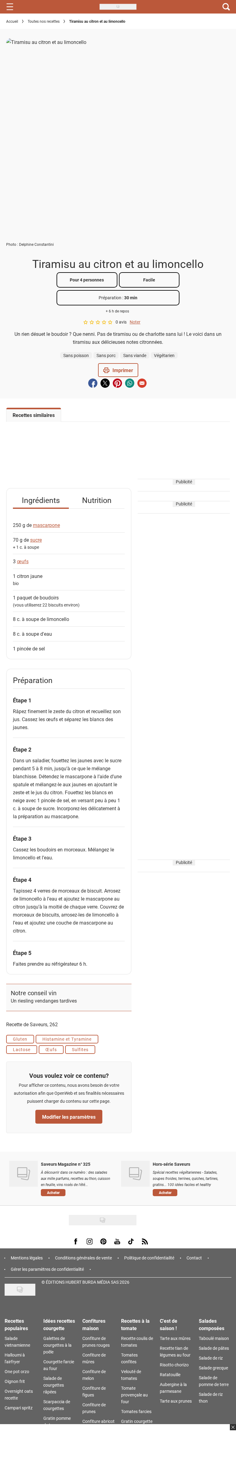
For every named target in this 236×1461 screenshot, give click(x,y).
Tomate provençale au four (134, 1394)
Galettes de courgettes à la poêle (57, 1345)
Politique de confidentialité (149, 1258)
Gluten (20, 1039)
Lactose (21, 1049)
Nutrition (97, 500)
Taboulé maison (214, 1338)
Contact (194, 1258)
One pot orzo (17, 1371)
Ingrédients (41, 500)
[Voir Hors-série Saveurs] (135, 1174)
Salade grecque (213, 1368)
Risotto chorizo (174, 1365)
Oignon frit (15, 1381)
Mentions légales (27, 1258)
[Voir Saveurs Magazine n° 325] (23, 1174)
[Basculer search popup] (226, 7)
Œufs (51, 1049)
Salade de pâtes (214, 1348)
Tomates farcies (136, 1411)
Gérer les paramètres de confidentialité (47, 1269)
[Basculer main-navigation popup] (10, 7)
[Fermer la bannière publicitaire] (232, 1431)
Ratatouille (170, 1374)
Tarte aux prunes (176, 1401)
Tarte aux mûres (175, 1338)
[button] (118, 370)
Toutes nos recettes (44, 21)
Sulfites (80, 1049)
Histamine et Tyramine (67, 1039)
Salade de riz (211, 1358)
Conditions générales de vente (83, 1258)
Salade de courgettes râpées (53, 1385)
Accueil (12, 21)
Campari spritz (19, 1408)
